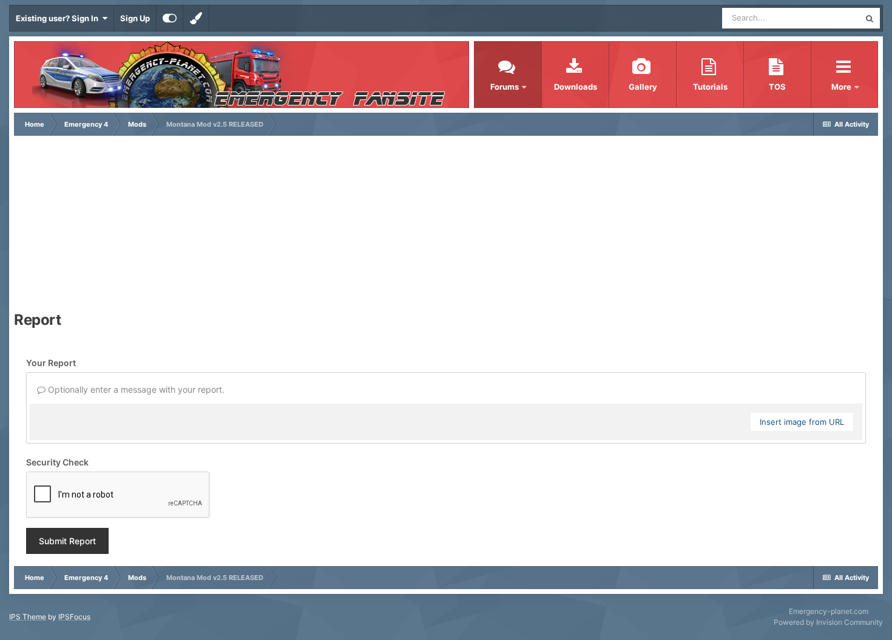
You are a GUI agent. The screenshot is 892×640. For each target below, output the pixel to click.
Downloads (575, 87)
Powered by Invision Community (828, 622)
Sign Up (135, 18)
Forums (504, 87)
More (842, 87)
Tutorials (710, 87)
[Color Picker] (196, 18)
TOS (777, 87)
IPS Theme (27, 616)
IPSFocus (74, 616)
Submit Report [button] (67, 541)
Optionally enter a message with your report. (135, 389)
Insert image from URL (802, 422)
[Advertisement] (446, 227)
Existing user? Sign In (59, 18)
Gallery (643, 87)
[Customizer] (170, 18)
